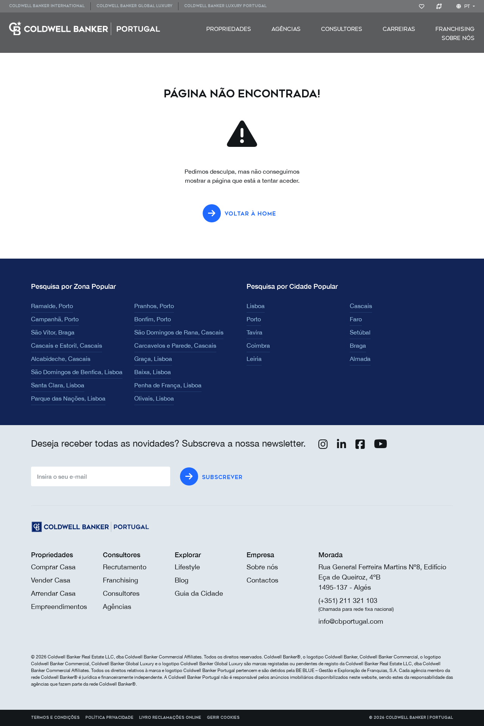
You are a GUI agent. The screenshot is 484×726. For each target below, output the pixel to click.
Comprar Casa (53, 567)
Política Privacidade (109, 717)
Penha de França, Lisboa (168, 385)
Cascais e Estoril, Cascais (66, 345)
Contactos (262, 580)
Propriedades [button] (228, 29)
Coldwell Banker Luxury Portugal (225, 6)
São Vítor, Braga (52, 332)
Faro (356, 319)
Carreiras (399, 29)
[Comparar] (440, 6)
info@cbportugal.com (350, 621)
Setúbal (360, 332)
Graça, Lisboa (153, 358)
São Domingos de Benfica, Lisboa (77, 371)
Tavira (254, 332)
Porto (254, 319)
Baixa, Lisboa (152, 371)
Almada (360, 358)
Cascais (361, 305)
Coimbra (258, 345)
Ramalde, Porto (52, 305)
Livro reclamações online (170, 717)
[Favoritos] (423, 6)
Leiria (254, 358)
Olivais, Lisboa (154, 398)
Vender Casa (50, 580)
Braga (358, 345)
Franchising (455, 29)
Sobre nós (262, 567)
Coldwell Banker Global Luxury (134, 6)
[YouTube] (380, 445)
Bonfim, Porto (152, 319)
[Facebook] (360, 445)
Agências (286, 29)
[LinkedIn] (341, 445)
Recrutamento (124, 567)
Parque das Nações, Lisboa (68, 398)
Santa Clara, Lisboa (57, 385)
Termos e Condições (55, 717)
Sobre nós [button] (458, 38)
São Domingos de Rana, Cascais (178, 332)
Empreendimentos (59, 606)
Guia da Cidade (199, 593)
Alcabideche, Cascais (60, 358)
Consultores (341, 29)
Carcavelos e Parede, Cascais (175, 345)
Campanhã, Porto (55, 319)
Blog (181, 580)
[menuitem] (49, 6)
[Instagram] (323, 445)
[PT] (84, 27)
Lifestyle (187, 567)
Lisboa (256, 305)
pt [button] (467, 6)
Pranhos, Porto (154, 305)
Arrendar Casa (53, 593)
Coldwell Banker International (47, 6)
